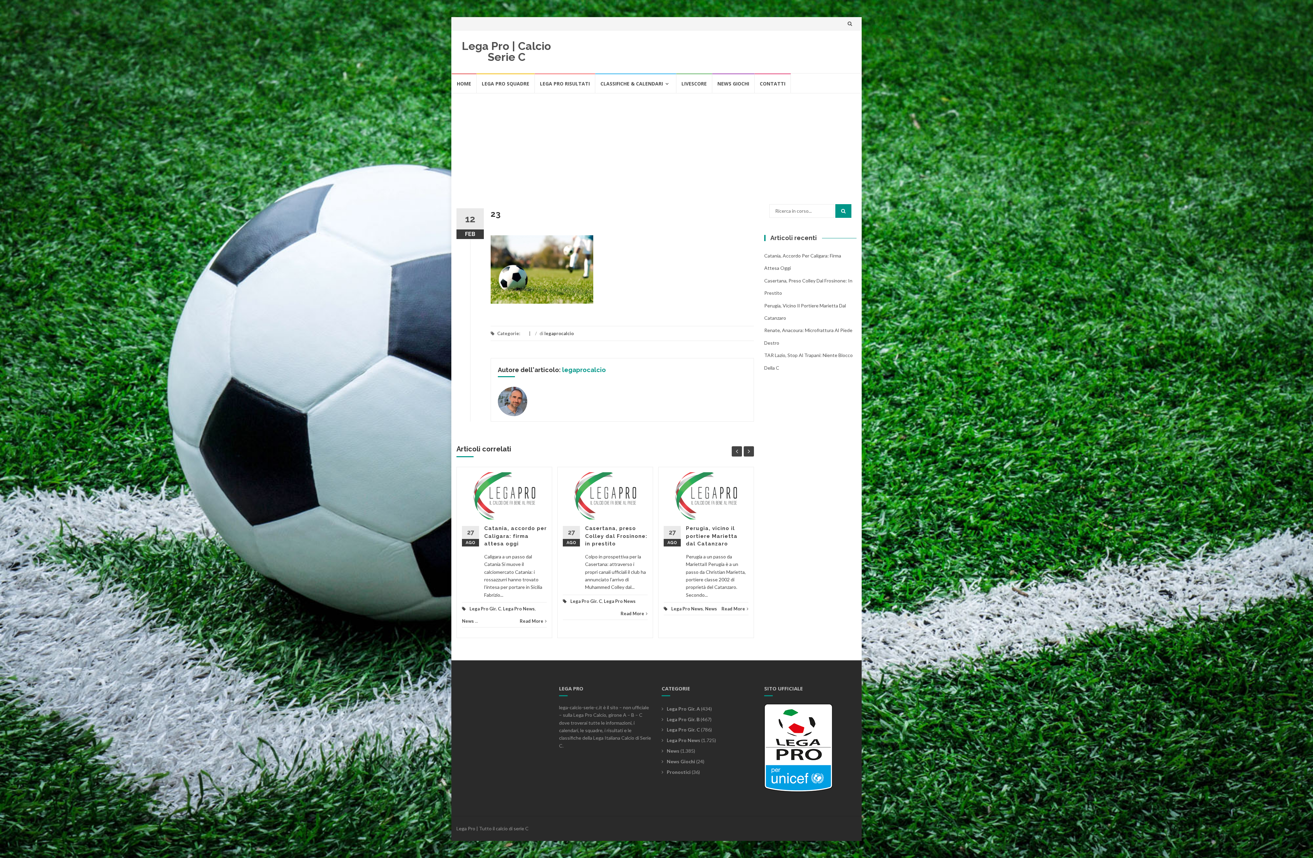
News (468, 621)
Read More (531, 621)
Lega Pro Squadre (505, 83)
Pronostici (679, 772)
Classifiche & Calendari (631, 83)
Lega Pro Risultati (565, 83)
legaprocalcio (559, 333)
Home (464, 83)
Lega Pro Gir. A (683, 709)
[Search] (843, 211)
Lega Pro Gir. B (683, 719)
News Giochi (733, 83)
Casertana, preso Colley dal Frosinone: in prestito (616, 536)
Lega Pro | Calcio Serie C (506, 51)
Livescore (694, 83)
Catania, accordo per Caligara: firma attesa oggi (515, 536)
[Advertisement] (656, 145)
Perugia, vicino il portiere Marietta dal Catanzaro (712, 536)
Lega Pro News (519, 608)
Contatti (772, 83)
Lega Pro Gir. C (485, 608)
